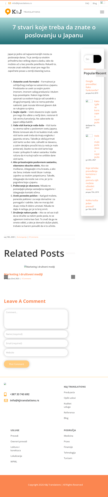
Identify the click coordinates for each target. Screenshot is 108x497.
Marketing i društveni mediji (23, 274)
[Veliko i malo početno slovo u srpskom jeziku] (89, 135)
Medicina (68, 435)
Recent (101, 73)
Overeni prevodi (19, 441)
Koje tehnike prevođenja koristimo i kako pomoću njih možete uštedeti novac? (92, 179)
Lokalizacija (16, 455)
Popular (90, 73)
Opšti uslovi (70, 397)
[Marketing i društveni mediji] (39, 266)
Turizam (68, 458)
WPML (14, 461)
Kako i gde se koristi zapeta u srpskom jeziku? (96, 112)
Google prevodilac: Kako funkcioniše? (92, 86)
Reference (69, 412)
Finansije (68, 446)
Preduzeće (69, 392)
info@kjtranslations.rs (22, 3)
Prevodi (14, 435)
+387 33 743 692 (19, 394)
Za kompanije (22, 237)
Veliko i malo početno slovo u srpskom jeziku (96, 146)
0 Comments (33, 237)
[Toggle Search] (93, 12)
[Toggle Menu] (102, 12)
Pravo (67, 441)
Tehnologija (70, 452)
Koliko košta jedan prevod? (92, 203)
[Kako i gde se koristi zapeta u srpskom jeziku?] (89, 101)
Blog (66, 418)
